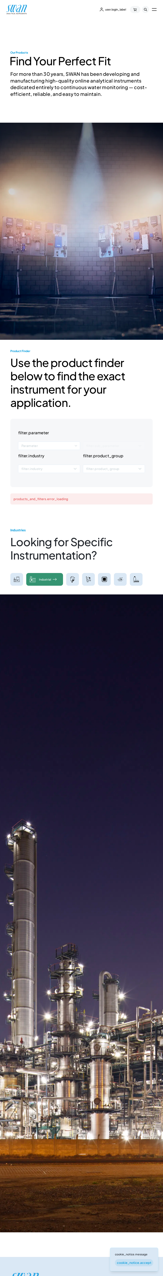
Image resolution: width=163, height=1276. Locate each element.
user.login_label (115, 9)
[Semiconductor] (104, 579)
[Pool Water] (120, 579)
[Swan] (17, 9)
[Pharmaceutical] (88, 579)
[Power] (16, 579)
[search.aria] (145, 9)
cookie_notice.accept (134, 1263)
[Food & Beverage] (136, 579)
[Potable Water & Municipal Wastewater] (72, 579)
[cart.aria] (135, 9)
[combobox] (49, 446)
